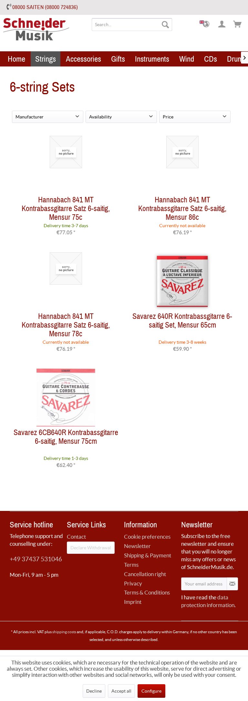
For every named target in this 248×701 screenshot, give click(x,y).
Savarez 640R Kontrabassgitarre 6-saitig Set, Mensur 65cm (182, 322)
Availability (100, 116)
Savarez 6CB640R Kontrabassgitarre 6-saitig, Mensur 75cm (66, 438)
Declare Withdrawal (90, 547)
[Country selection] (206, 24)
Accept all (121, 691)
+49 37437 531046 (36, 559)
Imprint (132, 602)
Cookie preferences (147, 536)
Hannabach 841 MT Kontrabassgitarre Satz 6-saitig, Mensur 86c (182, 208)
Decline (94, 691)
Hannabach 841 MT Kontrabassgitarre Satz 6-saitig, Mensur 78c (66, 325)
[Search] (165, 24)
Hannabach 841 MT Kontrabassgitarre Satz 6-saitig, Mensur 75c (66, 208)
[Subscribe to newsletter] (232, 583)
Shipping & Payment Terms (147, 560)
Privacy (133, 583)
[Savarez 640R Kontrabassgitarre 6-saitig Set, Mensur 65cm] (182, 281)
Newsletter (137, 546)
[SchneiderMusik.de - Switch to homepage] (45, 33)
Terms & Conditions (147, 592)
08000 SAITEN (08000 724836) (45, 7)
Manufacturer (30, 116)
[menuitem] (132, 24)
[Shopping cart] (237, 24)
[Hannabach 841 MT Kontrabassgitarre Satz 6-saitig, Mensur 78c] (66, 281)
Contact (76, 536)
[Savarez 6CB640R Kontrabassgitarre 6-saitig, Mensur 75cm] (66, 398)
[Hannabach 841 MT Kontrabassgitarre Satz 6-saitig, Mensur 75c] (66, 165)
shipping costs (64, 632)
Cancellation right (145, 574)
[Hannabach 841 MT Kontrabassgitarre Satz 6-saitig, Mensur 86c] (182, 165)
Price (168, 116)
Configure (151, 691)
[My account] (222, 24)
